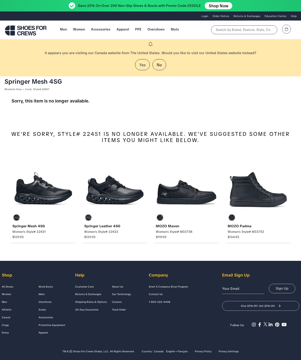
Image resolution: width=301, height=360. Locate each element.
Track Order (119, 309)
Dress (5, 332)
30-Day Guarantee (86, 309)
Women (79, 29)
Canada (159, 351)
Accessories (100, 29)
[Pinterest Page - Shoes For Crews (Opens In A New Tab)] (278, 325)
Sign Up (282, 288)
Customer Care (84, 286)
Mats (175, 29)
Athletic (6, 309)
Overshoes (156, 29)
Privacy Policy (203, 351)
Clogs (5, 325)
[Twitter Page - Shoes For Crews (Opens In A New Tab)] (266, 325)
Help (294, 16)
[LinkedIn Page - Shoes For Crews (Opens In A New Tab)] (272, 325)
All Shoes (7, 286)
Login (204, 16)
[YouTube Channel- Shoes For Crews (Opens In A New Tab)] (285, 325)
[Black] (16, 218)
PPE (138, 29)
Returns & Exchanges (247, 16)
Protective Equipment (52, 325)
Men (63, 29)
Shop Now (218, 5)
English (170, 351)
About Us (117, 286)
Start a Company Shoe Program (168, 286)
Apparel (123, 29)
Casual (6, 317)
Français (183, 351)
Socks (42, 309)
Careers (117, 302)
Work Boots (46, 286)
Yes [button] (142, 64)
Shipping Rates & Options (91, 302)
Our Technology (121, 294)
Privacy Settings (229, 351)
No (159, 64)
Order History (221, 16)
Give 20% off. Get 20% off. (258, 306)
